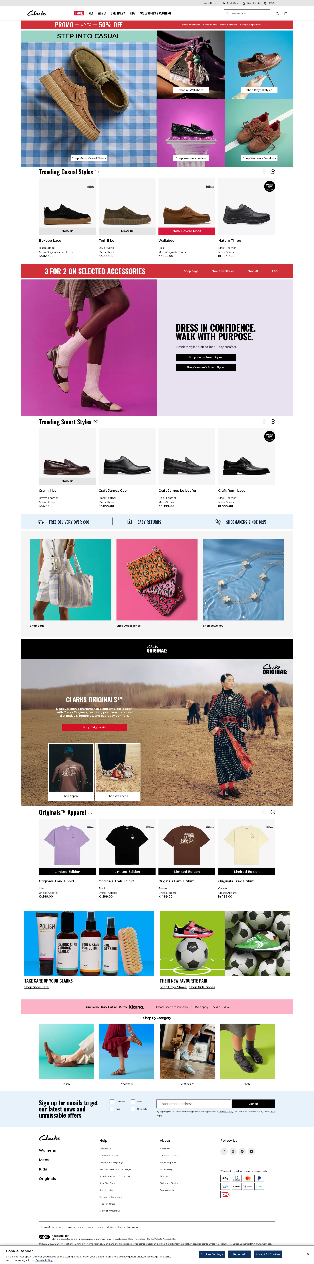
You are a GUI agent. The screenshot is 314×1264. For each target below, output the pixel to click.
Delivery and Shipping (111, 1162)
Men (91, 13)
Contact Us (105, 1148)
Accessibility (166, 1169)
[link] (67, 220)
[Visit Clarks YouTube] (251, 1151)
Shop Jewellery (213, 625)
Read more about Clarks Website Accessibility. (152, 1238)
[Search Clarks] (247, 13)
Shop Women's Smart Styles (206, 367)
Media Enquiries (168, 1162)
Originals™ (118, 13)
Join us (253, 1103)
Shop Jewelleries (223, 271)
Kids (132, 13)
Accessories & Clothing (155, 13)
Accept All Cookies (268, 1254)
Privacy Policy (225, 1111)
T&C (266, 24)
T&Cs (275, 271)
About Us (165, 1148)
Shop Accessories (128, 625)
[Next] (273, 171)
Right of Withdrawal (110, 1210)
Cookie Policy (94, 1227)
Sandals (228, 24)
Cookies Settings (212, 1254)
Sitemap (164, 1176)
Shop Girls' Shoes (202, 987)
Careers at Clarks (169, 1155)
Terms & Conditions (52, 1227)
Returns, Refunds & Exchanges (115, 1169)
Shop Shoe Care (36, 987)
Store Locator (106, 1190)
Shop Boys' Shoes (173, 987)
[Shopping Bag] (285, 13)
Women (102, 13)
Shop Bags (191, 271)
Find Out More (221, 1007)
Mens (210, 24)
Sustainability (167, 1190)
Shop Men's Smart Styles (205, 357)
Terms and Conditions (110, 1197)
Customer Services (109, 1155)
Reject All (239, 1254)
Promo (79, 13)
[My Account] (277, 13)
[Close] (308, 1254)
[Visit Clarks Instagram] (233, 1151)
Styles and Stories (169, 1183)
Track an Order (107, 1203)
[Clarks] (37, 13)
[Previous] (264, 171)
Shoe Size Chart (107, 1183)
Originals (142, 1108)
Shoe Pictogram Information (114, 1176)
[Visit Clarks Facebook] (224, 1151)
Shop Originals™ (94, 727)
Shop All (253, 271)
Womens (191, 24)
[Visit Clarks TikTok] (242, 1151)
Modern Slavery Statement (122, 1227)
